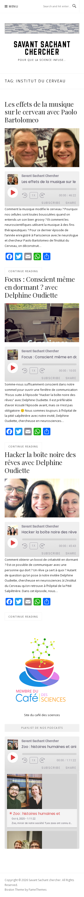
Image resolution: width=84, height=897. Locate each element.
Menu (13, 6)
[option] (42, 801)
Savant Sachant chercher (42, 48)
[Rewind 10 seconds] (25, 195)
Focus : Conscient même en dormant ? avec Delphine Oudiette (40, 287)
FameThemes (37, 890)
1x (34, 195)
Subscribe (51, 203)
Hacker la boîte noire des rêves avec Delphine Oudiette (40, 462)
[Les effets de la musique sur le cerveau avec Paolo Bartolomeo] (42, 147)
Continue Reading (23, 271)
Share (71, 203)
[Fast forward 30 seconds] (45, 195)
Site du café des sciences (42, 715)
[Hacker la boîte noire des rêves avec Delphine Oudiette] (42, 498)
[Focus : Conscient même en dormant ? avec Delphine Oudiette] (42, 322)
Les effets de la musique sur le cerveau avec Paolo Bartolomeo (41, 112)
